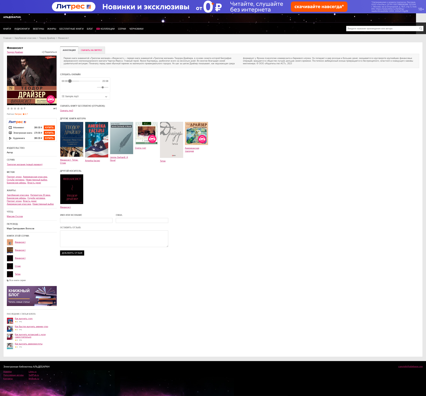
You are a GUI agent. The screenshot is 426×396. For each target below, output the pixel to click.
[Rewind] (65, 87)
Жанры (51, 28)
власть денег (34, 183)
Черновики (136, 28)
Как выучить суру (24, 318)
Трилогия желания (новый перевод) (24, 164)
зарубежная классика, (18, 195)
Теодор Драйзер (47, 38)
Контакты (8, 378)
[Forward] (80, 87)
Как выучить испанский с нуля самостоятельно (30, 335)
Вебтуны (38, 28)
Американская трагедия (192, 149)
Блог (90, 28)
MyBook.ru (34, 378)
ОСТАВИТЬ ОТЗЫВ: (70, 227)
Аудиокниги (22, 28)
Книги (7, 28)
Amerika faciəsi (92, 160)
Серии (122, 28)
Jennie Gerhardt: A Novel (119, 159)
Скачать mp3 (66, 110)
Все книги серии (17, 280)
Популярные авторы (13, 375)
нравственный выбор (43, 204)
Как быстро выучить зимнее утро (31, 326)
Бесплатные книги (71, 28)
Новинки (7, 371)
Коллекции (108, 28)
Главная (7, 38)
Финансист (20, 242)
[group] (85, 85)
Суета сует (140, 148)
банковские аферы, (17, 183)
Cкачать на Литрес (91, 50)
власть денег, (30, 201)
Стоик (18, 266)
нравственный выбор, (37, 180)
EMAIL (119, 215)
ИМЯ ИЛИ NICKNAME (71, 215)
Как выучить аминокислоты (28, 344)
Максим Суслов (15, 216)
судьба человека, (16, 180)
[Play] (72, 87)
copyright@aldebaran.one (410, 366)
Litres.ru (32, 371)
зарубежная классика (25, 38)
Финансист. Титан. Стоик (69, 161)
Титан (17, 274)
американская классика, (35, 177)
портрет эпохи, (14, 177)
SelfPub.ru (34, 375)
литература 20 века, (40, 195)
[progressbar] (85, 81)
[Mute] (94, 87)
